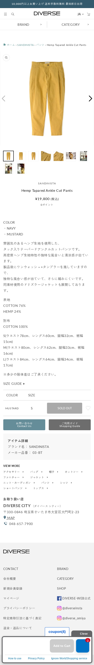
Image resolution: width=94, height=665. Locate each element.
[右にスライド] (90, 98)
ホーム (10, 45)
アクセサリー (12, 472)
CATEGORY (71, 24)
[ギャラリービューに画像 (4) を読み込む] (46, 156)
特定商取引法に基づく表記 (22, 618)
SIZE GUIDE (14, 383)
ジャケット (37, 477)
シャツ (64, 483)
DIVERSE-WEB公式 (76, 598)
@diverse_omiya (73, 618)
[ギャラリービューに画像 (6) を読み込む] (71, 156)
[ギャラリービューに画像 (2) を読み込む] (21, 156)
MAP (10, 518)
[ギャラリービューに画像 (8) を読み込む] (8, 168)
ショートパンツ (13, 488)
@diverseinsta (72, 608)
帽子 (52, 472)
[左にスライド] (3, 98)
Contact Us (24, 425)
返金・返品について (17, 628)
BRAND (23, 24)
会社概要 (9, 578)
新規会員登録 (13, 588)
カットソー (72, 472)
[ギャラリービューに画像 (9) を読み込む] (21, 168)
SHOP (61, 588)
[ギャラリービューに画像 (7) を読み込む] (83, 156)
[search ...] (15, 14)
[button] (5, 14)
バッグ (34, 472)
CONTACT (10, 569)
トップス (39, 488)
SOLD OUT (64, 408)
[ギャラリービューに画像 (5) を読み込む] (58, 156)
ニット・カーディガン (17, 483)
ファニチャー (12, 477)
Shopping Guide (69, 425)
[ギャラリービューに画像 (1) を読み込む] (8, 156)
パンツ (40, 45)
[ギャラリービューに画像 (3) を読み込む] (33, 156)
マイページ (11, 598)
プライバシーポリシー (19, 608)
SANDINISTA (25, 45)
